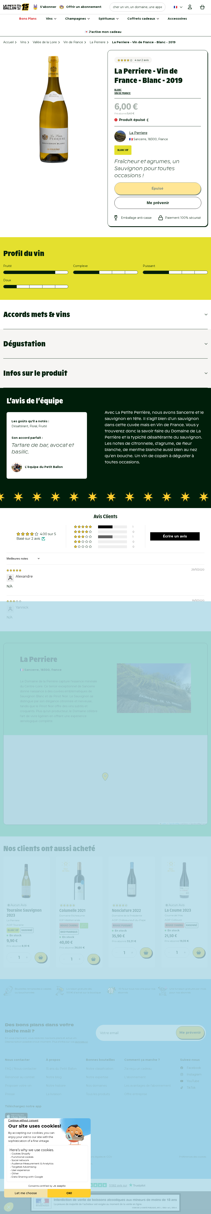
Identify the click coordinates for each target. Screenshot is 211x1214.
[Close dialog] (199, 553)
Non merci (156, 679)
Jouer (155, 665)
